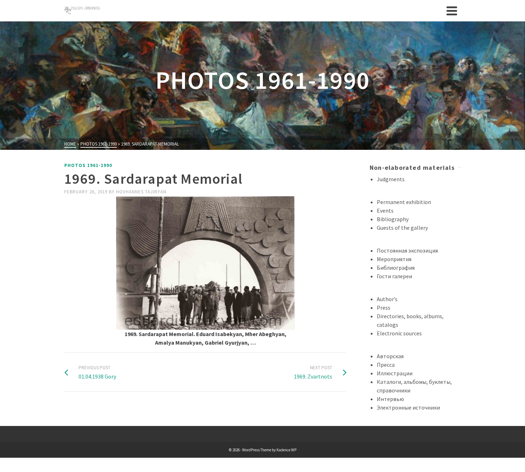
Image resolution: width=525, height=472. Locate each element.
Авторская (390, 356)
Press (383, 307)
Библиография (396, 267)
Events (385, 210)
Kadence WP (286, 449)
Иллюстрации (394, 373)
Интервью (390, 398)
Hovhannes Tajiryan (141, 192)
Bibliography (393, 219)
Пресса (386, 364)
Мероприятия (394, 259)
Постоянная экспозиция (407, 250)
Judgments (391, 179)
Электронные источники (408, 407)
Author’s (387, 299)
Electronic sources (399, 333)
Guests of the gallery (402, 227)
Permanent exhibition (404, 201)
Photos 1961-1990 (88, 165)
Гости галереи (394, 276)
